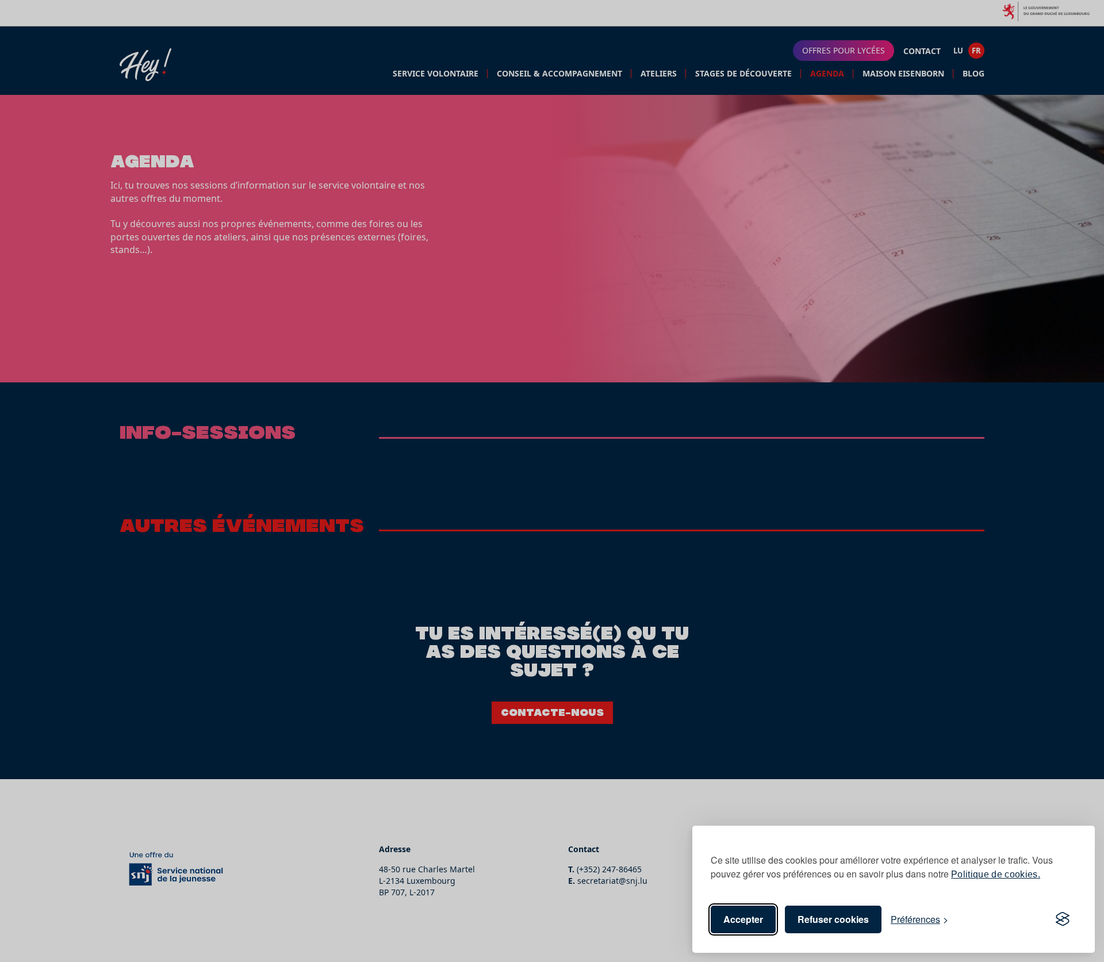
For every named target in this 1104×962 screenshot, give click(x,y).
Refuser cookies (833, 919)
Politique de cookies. (995, 874)
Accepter (743, 919)
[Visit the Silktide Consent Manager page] (1062, 919)
